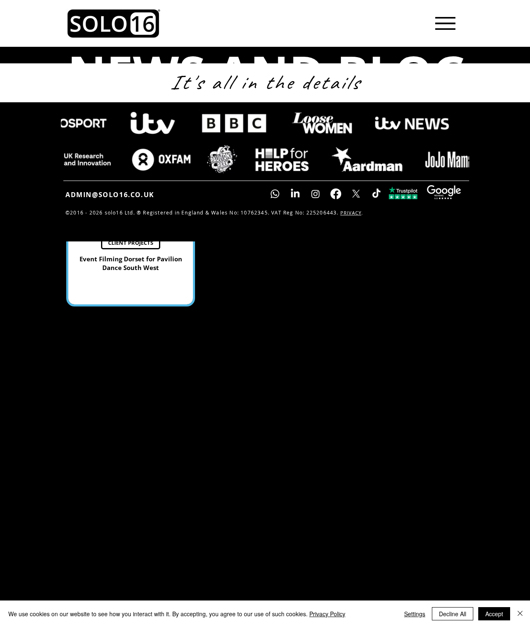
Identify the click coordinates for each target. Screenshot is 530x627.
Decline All (452, 614)
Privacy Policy (327, 614)
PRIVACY (350, 213)
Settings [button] (414, 614)
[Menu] (445, 23)
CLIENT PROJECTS (130, 242)
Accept (494, 614)
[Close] (520, 613)
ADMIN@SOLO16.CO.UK (109, 194)
